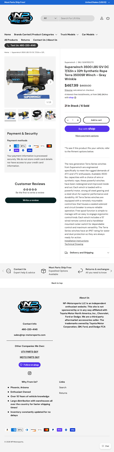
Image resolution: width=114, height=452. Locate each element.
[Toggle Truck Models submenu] (77, 34)
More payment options (87, 135)
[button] (108, 18)
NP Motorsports (17, 442)
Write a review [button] (31, 200)
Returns (25, 39)
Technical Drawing (74, 244)
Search (62, 387)
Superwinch (70, 62)
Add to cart (96, 120)
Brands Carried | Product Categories (34, 34)
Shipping (68, 90)
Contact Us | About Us (45, 39)
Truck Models (68, 34)
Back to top (57, 283)
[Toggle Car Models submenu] (96, 34)
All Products (11, 39)
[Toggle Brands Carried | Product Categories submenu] (56, 34)
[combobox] (68, 18)
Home (7, 34)
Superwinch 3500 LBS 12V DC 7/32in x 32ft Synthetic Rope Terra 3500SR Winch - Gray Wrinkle (28, 52)
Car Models (88, 34)
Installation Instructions (77, 240)
